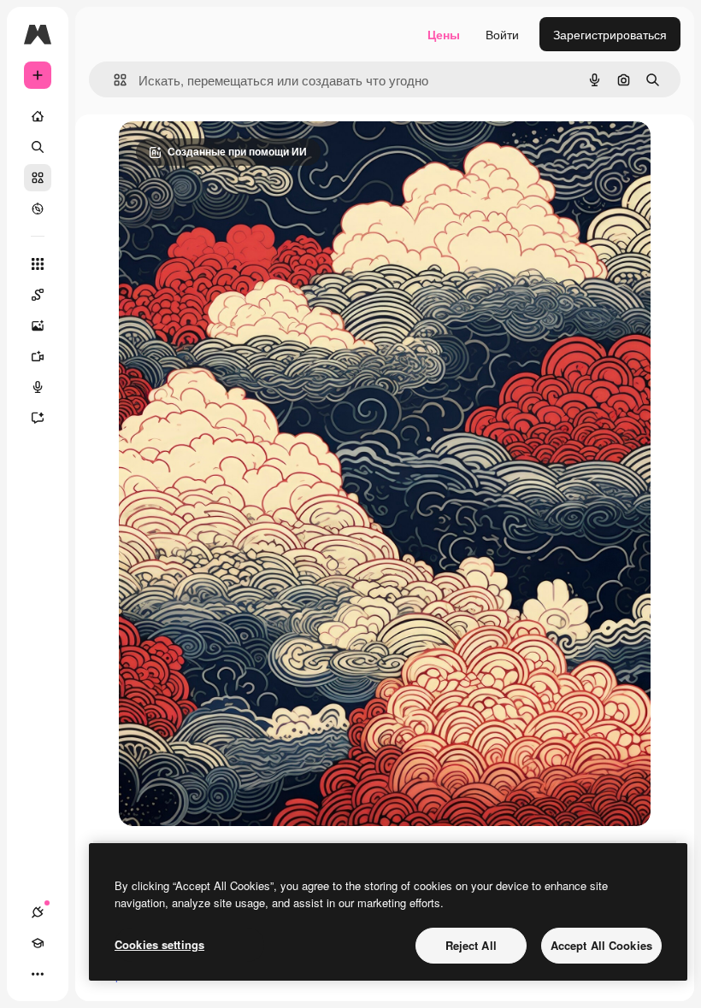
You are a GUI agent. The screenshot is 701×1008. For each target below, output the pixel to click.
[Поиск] (37, 147)
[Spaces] (37, 294)
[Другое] (37, 973)
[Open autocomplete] (113, 79)
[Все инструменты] (37, 264)
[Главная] (37, 116)
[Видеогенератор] (37, 356)
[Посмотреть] (37, 208)
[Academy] (37, 943)
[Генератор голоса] (37, 387)
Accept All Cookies (601, 945)
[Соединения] (37, 912)
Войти (502, 34)
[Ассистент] (37, 417)
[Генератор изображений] (37, 325)
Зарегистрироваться (610, 34)
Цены (443, 34)
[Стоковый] (37, 177)
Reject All (471, 945)
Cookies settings (159, 944)
